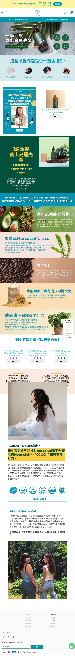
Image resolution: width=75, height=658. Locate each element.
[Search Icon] (8, 13)
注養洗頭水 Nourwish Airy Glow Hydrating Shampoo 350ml (37, 353)
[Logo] (37, 12)
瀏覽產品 (57, 4)
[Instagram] (8, 637)
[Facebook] (3, 637)
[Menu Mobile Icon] (2, 12)
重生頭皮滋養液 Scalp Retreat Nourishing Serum (55, 110)
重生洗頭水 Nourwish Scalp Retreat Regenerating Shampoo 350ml (61, 353)
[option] (19, 19)
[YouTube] (13, 637)
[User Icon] (65, 13)
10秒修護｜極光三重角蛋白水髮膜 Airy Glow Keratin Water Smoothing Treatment (13, 353)
